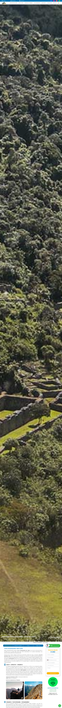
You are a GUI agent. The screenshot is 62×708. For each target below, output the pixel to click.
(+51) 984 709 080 (53, 689)
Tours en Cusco (19, 642)
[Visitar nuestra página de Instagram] (54, 1)
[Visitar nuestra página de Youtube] (56, 1)
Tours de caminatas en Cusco (27, 642)
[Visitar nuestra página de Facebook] (51, 1)
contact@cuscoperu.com (53, 694)
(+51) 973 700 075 (53, 691)
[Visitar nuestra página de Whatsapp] (59, 1)
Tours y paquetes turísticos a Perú (10, 642)
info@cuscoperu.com (53, 693)
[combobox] (48, 660)
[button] (13, 3)
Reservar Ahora (53, 673)
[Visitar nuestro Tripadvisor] (53, 682)
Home (3, 642)
